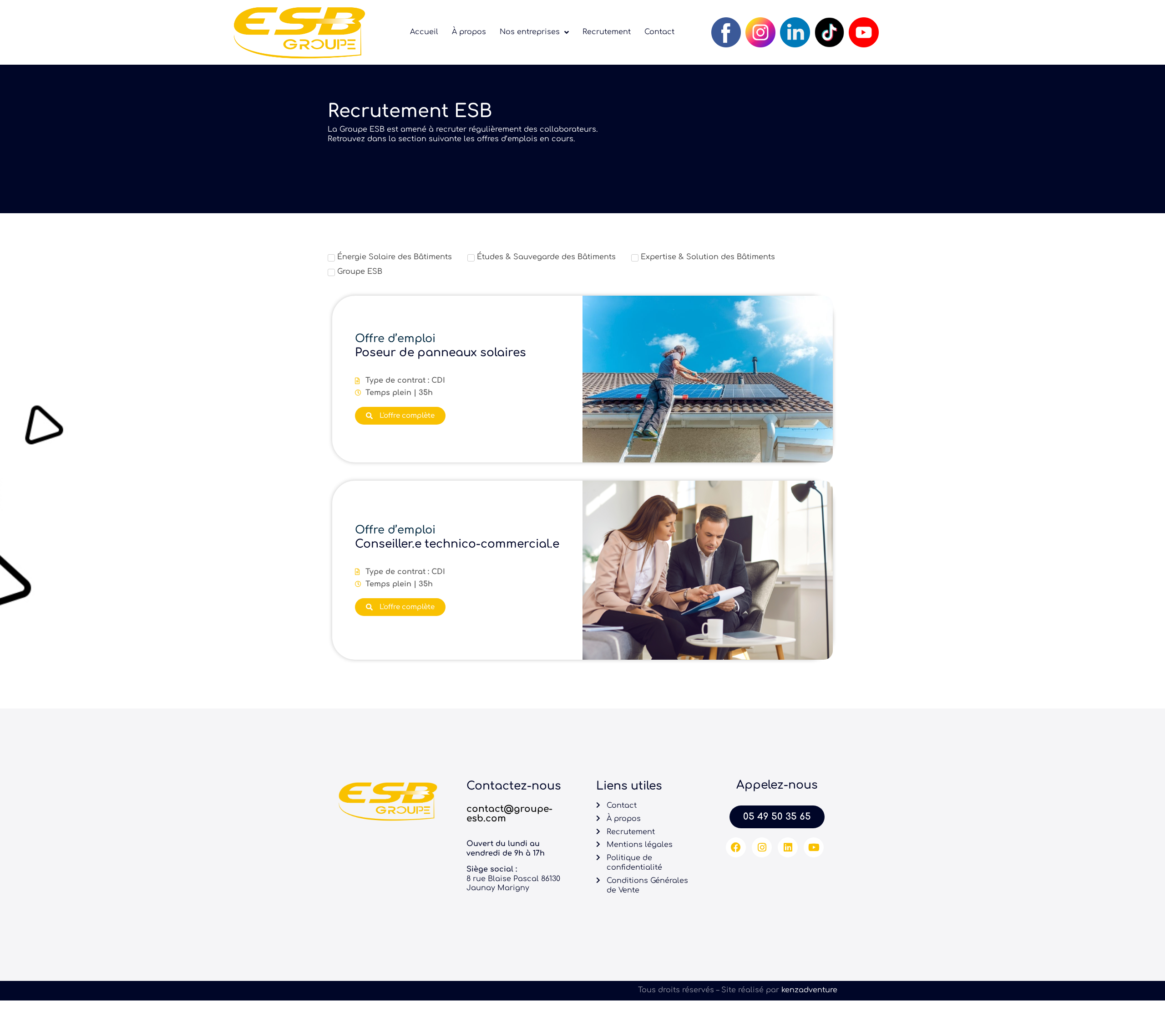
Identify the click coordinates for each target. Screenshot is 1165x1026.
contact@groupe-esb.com (509, 814)
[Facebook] (736, 847)
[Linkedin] (788, 847)
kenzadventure (809, 990)
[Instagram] (762, 847)
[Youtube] (814, 847)
